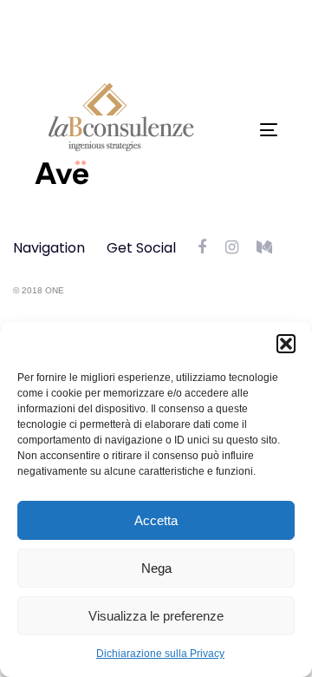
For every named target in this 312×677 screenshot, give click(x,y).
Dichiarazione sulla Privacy (160, 653)
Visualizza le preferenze (156, 615)
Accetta (156, 520)
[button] (286, 343)
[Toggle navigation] (237, 129)
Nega (156, 568)
